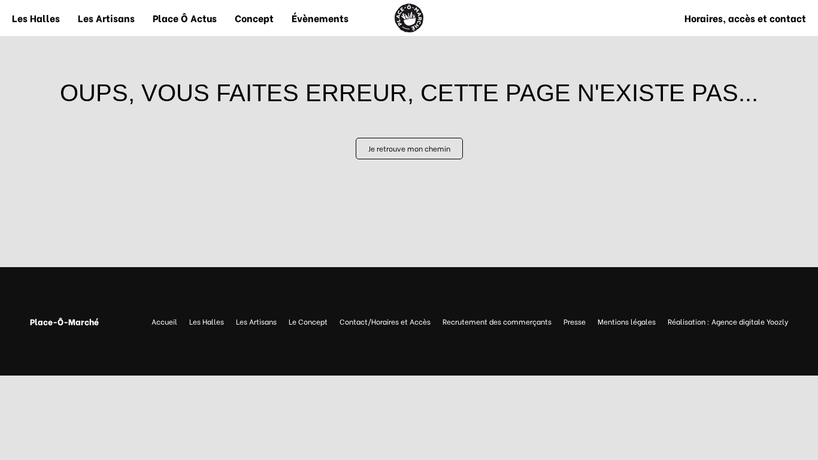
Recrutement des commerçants (497, 321)
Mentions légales (627, 321)
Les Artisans (106, 18)
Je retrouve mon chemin (409, 148)
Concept (254, 18)
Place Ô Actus (185, 18)
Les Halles (36, 18)
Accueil (164, 321)
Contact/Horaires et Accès (385, 321)
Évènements (320, 18)
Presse (574, 321)
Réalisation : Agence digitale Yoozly (728, 321)
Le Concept (308, 321)
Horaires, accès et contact (745, 18)
